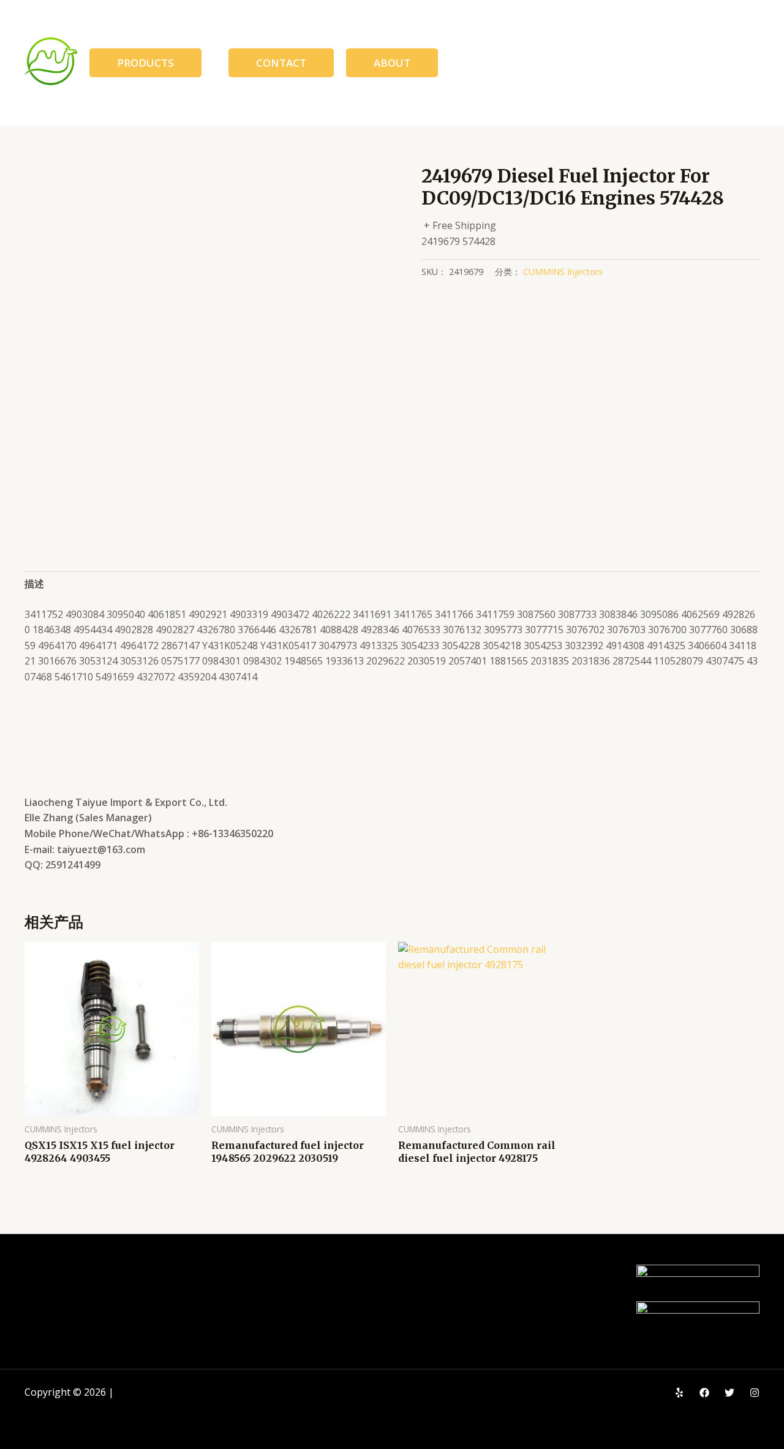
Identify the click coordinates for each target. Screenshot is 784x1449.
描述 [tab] (34, 583)
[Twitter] (729, 1393)
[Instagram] (755, 1393)
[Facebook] (704, 1393)
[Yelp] (679, 1393)
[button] (145, 62)
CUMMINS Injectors (563, 271)
